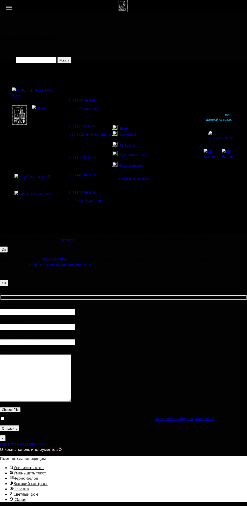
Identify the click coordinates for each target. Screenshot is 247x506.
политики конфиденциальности (184, 418)
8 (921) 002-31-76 (82, 157)
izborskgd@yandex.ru (86, 200)
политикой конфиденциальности (60, 264)
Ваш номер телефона (20, 336)
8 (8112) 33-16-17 (82, 126)
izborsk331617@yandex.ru (90, 134)
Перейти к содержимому (23, 444)
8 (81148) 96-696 (82, 100)
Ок (4, 249)
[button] (9, 7)
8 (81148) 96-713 (82, 175)
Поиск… (7, 60)
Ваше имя (9, 306)
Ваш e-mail (10, 321)
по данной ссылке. (219, 117)
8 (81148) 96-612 (82, 192)
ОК (4, 283)
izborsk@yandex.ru (84, 108)
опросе (68, 240)
